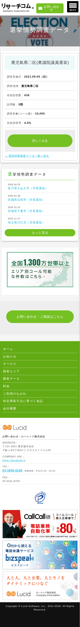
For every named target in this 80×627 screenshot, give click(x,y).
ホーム (8, 349)
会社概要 (9, 408)
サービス (9, 363)
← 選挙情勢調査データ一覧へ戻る (27, 155)
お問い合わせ (51, 8)
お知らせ (9, 356)
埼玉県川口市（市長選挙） (26, 221)
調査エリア (11, 371)
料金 (6, 386)
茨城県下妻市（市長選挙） (26, 209)
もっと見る (40, 232)
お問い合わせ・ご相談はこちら (40, 316)
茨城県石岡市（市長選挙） (26, 198)
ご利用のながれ (14, 393)
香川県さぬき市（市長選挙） (28, 187)
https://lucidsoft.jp (14, 460)
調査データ (11, 378)
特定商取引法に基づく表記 (23, 401)
